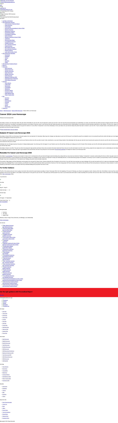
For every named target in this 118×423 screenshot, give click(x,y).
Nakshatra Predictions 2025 (7, 353)
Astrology (4, 81)
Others (6, 62)
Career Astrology (8, 25)
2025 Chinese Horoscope (7, 356)
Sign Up (4, 8)
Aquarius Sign (5, 331)
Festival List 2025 (5, 380)
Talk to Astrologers (7, 21)
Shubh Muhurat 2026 (9, 93)
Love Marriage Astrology (10, 41)
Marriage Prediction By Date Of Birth (13, 37)
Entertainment (8, 100)
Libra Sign (4, 323)
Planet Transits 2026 (9, 95)
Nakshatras (7, 89)
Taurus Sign (4, 313)
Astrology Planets (9, 90)
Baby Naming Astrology (10, 47)
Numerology (7, 86)
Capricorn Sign (5, 329)
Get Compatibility (4, 201)
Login (1, 8)
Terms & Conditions (6, 412)
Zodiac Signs (7, 84)
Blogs (3, 406)
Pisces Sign (4, 333)
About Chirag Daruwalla (7, 402)
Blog (3, 96)
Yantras (6, 58)
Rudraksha (7, 56)
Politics (6, 103)
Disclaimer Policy (5, 418)
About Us (4, 65)
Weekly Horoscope (9, 69)
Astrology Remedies (8, 53)
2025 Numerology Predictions (8, 351)
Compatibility (8, 87)
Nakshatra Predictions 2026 (11, 77)
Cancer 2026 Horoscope (17, 110)
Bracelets (7, 60)
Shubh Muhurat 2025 (6, 376)
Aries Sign (4, 311)
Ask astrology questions (60, 149)
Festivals (7, 102)
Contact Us (4, 108)
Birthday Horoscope (9, 74)
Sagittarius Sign (5, 327)
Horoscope (4, 66)
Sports (6, 105)
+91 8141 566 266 (9, 0)
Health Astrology (8, 46)
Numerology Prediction (10, 31)
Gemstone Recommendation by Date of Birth (14, 28)
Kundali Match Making (9, 32)
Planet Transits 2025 (6, 378)
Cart (1, 5)
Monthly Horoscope (9, 71)
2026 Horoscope (8, 75)
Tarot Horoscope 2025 (6, 354)
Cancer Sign (4, 317)
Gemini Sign (4, 315)
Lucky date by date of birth (11, 52)
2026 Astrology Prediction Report (12, 23)
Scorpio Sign (4, 325)
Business (7, 99)
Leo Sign (4, 319)
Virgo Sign (4, 321)
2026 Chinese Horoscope (10, 80)
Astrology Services (8, 22)
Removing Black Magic (10, 40)
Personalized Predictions (10, 34)
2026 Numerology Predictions (11, 78)
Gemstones (7, 55)
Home (1, 110)
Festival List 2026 (9, 92)
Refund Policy (5, 414)
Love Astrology (9, 156)
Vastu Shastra (8, 83)
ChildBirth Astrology (9, 43)
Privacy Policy (5, 410)
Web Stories (7, 106)
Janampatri (7, 38)
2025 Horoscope (5, 349)
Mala (6, 59)
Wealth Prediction (9, 50)
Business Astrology (9, 29)
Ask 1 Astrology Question (10, 44)
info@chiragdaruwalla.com (9, 2)
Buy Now (2, 295)
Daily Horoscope (8, 68)
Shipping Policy (5, 416)
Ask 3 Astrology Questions (10, 49)
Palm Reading (8, 26)
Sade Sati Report (8, 35)
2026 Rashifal (5, 360)
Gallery (3, 408)
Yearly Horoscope (9, 72)
